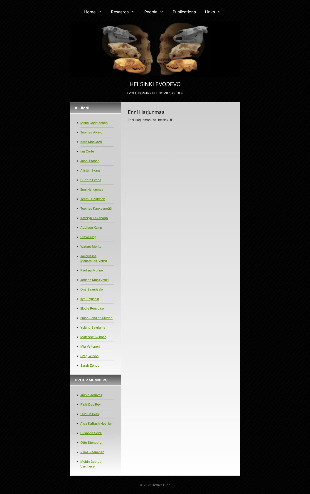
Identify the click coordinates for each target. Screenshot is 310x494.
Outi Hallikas (89, 414)
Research (120, 12)
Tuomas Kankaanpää (96, 208)
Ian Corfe (87, 151)
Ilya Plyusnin (89, 299)
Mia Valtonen (90, 346)
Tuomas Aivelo (91, 132)
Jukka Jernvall (91, 395)
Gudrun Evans (90, 180)
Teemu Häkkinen (92, 199)
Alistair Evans (90, 170)
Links (210, 12)
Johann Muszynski (94, 280)
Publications (184, 12)
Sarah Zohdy (89, 365)
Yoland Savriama (92, 327)
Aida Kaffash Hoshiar (96, 423)
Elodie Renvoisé (92, 308)
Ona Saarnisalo (91, 289)
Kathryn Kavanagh (94, 218)
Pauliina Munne (91, 270)
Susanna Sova (91, 433)
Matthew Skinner (93, 337)
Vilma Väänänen (92, 452)
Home (90, 12)
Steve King (88, 237)
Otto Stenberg (91, 442)
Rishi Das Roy (90, 404)
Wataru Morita (90, 246)
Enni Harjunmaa (91, 189)
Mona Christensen (94, 123)
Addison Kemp (91, 227)
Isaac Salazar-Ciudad (96, 318)
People (150, 12)
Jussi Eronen (89, 161)
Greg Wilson (89, 356)
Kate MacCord (91, 142)
